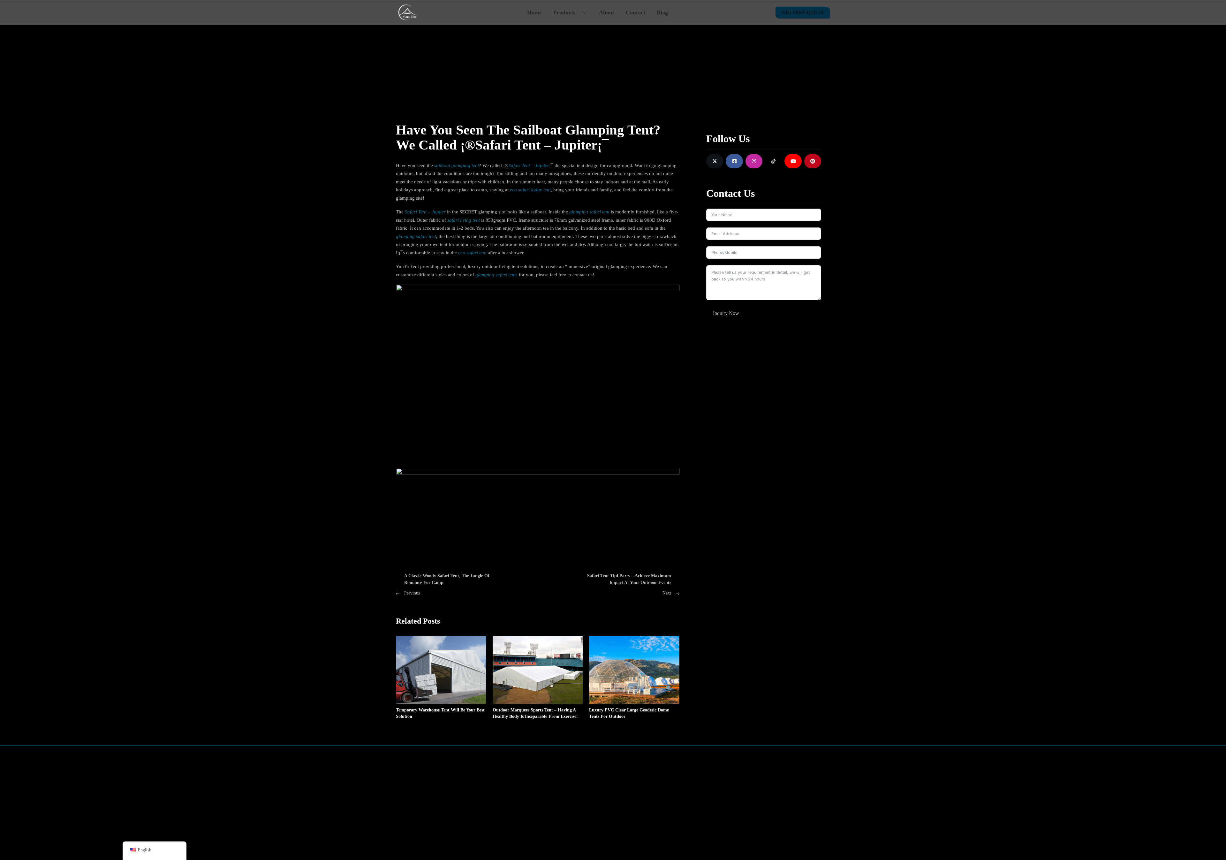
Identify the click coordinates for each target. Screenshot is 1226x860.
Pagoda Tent (408, 802)
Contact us (670, 790)
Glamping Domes (589, 777)
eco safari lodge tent (530, 189)
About (606, 12)
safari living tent (463, 220)
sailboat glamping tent (456, 165)
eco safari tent (472, 252)
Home (534, 12)
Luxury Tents (585, 790)
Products (564, 12)
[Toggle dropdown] (585, 12)
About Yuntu (672, 777)
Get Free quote (803, 12)
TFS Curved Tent (413, 790)
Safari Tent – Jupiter (528, 165)
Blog (662, 12)
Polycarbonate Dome (593, 802)
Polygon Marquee (463, 802)
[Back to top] (1205, 836)
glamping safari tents (496, 274)
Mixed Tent (456, 777)
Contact (635, 12)
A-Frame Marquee (414, 777)
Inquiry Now (726, 313)
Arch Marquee (410, 815)
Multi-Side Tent (460, 790)
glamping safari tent (589, 211)
